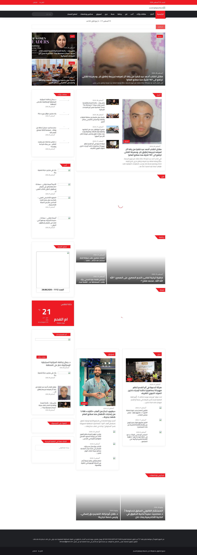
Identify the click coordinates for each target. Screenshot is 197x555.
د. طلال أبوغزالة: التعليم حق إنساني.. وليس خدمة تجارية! (99, 515)
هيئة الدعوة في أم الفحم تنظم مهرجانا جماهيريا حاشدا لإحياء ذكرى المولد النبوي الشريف (92, 146)
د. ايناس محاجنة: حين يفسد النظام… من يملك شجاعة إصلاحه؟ (47, 144)
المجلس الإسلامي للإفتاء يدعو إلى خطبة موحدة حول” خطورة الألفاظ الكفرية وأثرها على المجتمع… (137, 438)
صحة (112, 14)
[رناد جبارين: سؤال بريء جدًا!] (64, 118)
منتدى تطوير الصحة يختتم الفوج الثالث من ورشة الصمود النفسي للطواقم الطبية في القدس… (90, 436)
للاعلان (35, 2)
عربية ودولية (97, 95)
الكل (103, 95)
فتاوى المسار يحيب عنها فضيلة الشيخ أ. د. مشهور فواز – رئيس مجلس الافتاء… (136, 412)
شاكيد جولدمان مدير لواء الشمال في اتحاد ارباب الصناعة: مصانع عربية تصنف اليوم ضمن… (90, 450)
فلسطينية (89, 95)
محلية (160, 36)
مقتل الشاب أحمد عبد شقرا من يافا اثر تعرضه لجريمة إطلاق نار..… (45, 389)
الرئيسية (160, 14)
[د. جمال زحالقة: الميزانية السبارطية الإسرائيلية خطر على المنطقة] (64, 104)
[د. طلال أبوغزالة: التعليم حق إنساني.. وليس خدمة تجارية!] (98, 499)
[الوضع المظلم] (139, 2)
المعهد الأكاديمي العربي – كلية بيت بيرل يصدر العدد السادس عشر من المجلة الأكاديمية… (47, 201)
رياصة (161, 237)
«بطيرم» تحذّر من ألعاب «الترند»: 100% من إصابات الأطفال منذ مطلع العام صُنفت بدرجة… (97, 414)
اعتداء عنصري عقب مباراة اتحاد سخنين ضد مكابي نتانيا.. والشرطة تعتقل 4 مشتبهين (92, 260)
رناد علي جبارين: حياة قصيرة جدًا (47, 171)
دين (106, 14)
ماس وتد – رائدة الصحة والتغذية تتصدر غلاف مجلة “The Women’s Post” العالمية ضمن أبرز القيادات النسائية (57, 53)
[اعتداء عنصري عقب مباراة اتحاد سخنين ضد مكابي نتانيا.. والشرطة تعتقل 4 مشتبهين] (91, 251)
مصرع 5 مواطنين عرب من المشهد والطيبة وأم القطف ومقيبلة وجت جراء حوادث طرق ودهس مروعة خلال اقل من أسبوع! (92, 133)
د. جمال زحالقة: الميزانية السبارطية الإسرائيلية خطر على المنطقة (46, 102)
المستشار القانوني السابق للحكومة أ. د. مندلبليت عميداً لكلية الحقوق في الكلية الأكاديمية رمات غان (143, 514)
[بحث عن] (34, 14)
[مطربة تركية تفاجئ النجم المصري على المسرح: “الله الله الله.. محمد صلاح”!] (136, 262)
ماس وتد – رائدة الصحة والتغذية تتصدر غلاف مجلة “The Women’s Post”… (47, 405)
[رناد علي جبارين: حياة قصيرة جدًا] (64, 175)
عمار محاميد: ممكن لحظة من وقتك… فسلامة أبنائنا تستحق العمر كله (46, 130)
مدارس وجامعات (86, 14)
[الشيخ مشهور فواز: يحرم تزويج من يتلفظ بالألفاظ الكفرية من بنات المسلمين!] (160, 420)
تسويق (99, 14)
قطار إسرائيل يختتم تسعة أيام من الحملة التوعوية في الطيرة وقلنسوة (91, 463)
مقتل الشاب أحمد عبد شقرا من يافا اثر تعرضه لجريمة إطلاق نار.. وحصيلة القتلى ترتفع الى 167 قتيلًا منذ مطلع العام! (122, 78)
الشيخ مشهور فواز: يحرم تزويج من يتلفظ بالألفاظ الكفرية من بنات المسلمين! (137, 424)
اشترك (53, 454)
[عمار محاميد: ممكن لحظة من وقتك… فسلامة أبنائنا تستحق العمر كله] (64, 133)
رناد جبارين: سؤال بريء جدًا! (47, 113)
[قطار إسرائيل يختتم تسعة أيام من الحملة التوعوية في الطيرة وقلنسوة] (114, 458)
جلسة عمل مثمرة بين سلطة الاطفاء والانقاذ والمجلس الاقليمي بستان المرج (57, 81)
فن (126, 14)
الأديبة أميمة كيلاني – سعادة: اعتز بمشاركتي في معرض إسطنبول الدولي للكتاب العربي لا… (46, 188)
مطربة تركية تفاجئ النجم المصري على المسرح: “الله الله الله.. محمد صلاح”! (136, 279)
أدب (132, 14)
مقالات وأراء (141, 14)
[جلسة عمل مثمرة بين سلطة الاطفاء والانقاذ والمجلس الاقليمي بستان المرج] (54, 72)
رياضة (120, 14)
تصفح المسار (72, 14)
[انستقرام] (143, 2)
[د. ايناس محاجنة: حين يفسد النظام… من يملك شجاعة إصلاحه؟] (64, 147)
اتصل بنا (42, 2)
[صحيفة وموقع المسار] (157, 7)
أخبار (152, 14)
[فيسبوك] (146, 2)
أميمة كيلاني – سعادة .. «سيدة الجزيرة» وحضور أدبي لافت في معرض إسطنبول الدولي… (46, 221)
